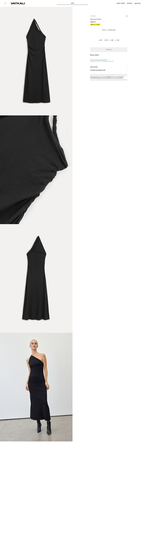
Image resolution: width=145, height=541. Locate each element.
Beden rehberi (94, 55)
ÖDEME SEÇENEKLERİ (98, 70)
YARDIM (129, 3)
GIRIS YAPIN (121, 3)
